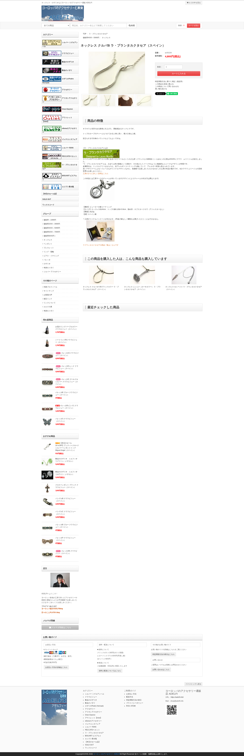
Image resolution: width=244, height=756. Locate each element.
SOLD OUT (46, 199)
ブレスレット (49, 248)
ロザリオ (47, 264)
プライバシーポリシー (134, 703)
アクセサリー (67, 90)
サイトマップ (49, 291)
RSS (128, 706)
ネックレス (106, 38)
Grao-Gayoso (67, 109)
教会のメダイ (67, 70)
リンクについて (49, 303)
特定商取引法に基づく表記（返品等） (169, 81)
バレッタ (47, 260)
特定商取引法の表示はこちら (163, 654)
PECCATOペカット (69, 156)
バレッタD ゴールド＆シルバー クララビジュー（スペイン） (66, 381)
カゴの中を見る (194, 3)
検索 (133, 25)
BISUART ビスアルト (59, 178)
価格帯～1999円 (50, 220)
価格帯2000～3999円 (52, 224)
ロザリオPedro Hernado (58, 81)
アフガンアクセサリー (59, 100)
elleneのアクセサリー (59, 130)
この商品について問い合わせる (167, 86)
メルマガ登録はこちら (61, 627)
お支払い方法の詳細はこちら (56, 667)
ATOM (133, 706)
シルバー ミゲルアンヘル (60, 44)
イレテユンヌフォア (69, 139)
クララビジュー (68, 53)
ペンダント (48, 244)
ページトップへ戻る (193, 684)
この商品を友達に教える (164, 84)
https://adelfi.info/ (177, 697)
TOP (84, 34)
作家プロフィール (50, 287)
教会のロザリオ (68, 62)
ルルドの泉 (48, 307)
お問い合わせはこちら (160, 670)
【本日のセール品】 (50, 194)
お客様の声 (48, 295)
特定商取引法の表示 (133, 700)
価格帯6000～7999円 (52, 232)
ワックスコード (48, 205)
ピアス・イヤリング (51, 256)
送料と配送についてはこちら (110, 671)
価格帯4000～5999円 (91, 38)
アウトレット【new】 (57, 119)
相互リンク (48, 299)
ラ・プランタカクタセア (98, 34)
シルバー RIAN (67, 148)
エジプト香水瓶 (68, 187)
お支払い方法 (131, 694)
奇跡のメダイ (49, 268)
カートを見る (194, 26)
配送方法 (129, 697)
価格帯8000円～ (50, 236)
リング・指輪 (49, 252)
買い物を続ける (161, 89)
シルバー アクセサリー (52, 272)
